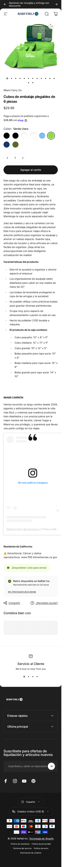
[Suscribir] (51, 766)
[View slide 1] (24, 677)
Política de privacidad (41, 844)
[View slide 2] (28, 677)
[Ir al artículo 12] (54, 78)
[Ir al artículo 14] (33, 82)
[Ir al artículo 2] (16, 78)
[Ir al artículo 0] (7, 78)
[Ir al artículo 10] (46, 78)
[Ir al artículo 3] (20, 78)
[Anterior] (5, 4)
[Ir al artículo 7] (37, 78)
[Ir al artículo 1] (11, 78)
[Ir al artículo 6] (33, 78)
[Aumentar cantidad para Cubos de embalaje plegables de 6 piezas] (22, 157)
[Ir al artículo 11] (50, 78)
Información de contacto (30, 853)
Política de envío (41, 848)
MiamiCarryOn (14, 529)
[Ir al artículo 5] (28, 78)
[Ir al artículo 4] (24, 78)
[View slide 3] (33, 677)
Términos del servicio (22, 848)
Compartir (14, 602)
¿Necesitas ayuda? (47, 602)
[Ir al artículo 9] (41, 78)
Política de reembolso (20, 844)
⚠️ (5, 553)
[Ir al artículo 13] (28, 82)
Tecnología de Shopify (41, 838)
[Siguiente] (56, 4)
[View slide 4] (37, 677)
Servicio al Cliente (30, 664)
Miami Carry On (13, 90)
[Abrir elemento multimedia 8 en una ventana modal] (51, 25)
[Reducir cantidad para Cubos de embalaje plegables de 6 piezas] (7, 157)
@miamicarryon (31, 529)
